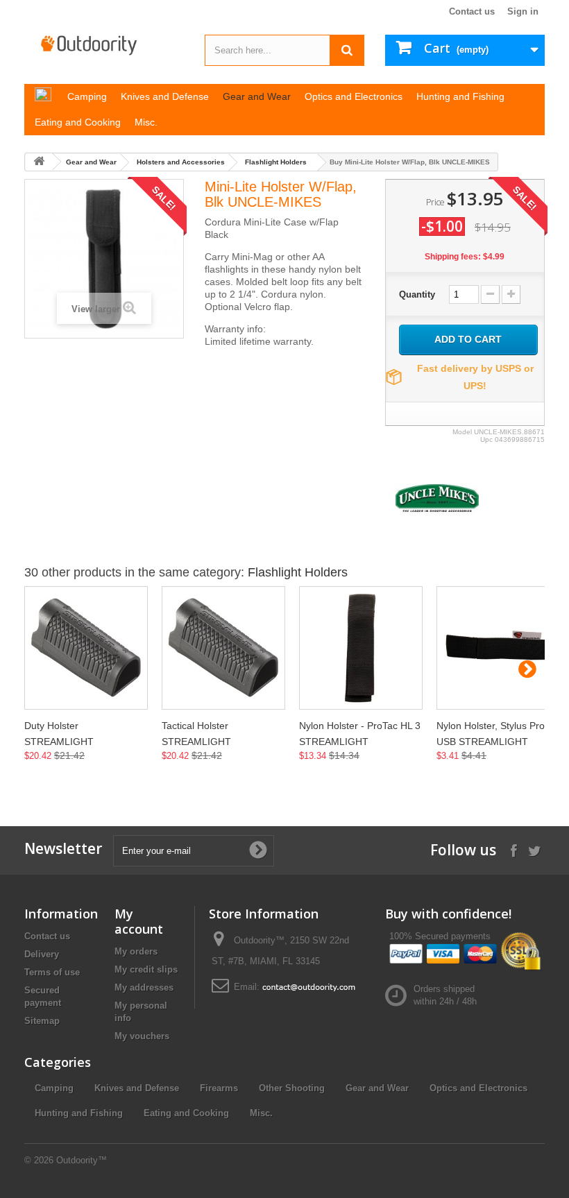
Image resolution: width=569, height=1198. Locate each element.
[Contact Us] (308, 987)
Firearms (219, 1088)
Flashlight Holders (276, 162)
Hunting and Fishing (79, 1113)
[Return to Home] (39, 162)
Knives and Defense (136, 1088)
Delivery (41, 954)
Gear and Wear (91, 162)
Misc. (261, 1113)
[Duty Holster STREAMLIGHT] (86, 648)
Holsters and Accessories (181, 162)
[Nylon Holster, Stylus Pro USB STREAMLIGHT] (498, 648)
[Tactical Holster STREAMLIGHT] (223, 648)
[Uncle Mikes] (437, 497)
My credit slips (146, 969)
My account (138, 921)
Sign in (522, 11)
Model (462, 432)
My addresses (143, 987)
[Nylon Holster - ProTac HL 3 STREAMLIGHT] (361, 648)
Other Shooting (292, 1088)
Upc (486, 439)
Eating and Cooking (186, 1113)
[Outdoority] (104, 45)
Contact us (472, 11)
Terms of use (52, 972)
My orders (136, 951)
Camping (54, 1088)
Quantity (417, 294)
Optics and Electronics (478, 1088)
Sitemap (42, 1021)
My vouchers (141, 1036)
